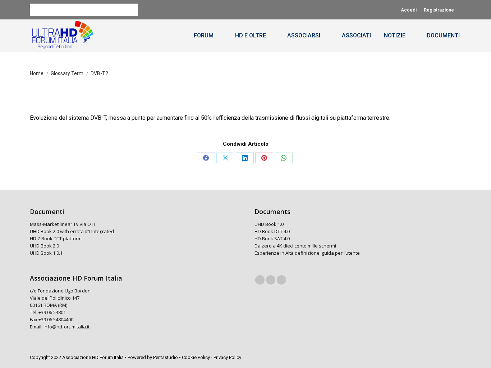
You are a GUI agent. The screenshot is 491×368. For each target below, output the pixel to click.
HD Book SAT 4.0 (272, 238)
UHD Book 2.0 (44, 245)
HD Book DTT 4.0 (272, 231)
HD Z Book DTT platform (56, 238)
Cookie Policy (196, 357)
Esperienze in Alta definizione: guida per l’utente (307, 253)
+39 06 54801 (52, 312)
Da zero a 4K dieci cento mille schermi (295, 245)
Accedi (409, 10)
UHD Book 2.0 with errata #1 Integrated (72, 231)
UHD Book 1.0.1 (46, 253)
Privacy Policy (227, 357)
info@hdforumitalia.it (66, 326)
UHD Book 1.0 (269, 224)
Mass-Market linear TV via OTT (63, 224)
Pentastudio (165, 357)
